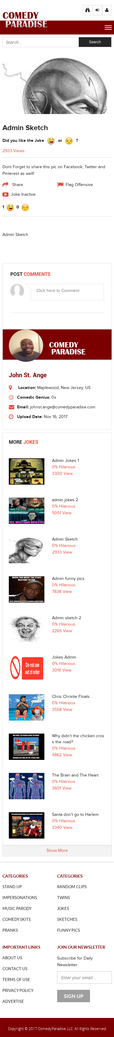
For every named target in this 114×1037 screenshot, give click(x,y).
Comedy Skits (16, 919)
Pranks (10, 930)
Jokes (63, 908)
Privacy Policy (17, 990)
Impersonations (19, 897)
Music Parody (17, 908)
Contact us (14, 968)
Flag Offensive (79, 184)
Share (17, 184)
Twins (63, 897)
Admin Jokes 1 (65, 460)
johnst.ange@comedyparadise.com (62, 407)
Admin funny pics (68, 578)
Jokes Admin (64, 657)
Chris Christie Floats (71, 696)
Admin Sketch (65, 539)
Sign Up (97, 10)
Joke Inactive (23, 194)
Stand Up (12, 886)
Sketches (67, 919)
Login (107, 10)
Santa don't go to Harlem (75, 814)
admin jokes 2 (65, 500)
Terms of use (16, 979)
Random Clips (72, 886)
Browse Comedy (87, 10)
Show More (57, 850)
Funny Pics (68, 930)
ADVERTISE (13, 1001)
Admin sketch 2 (66, 618)
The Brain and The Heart (75, 775)
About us (12, 957)
